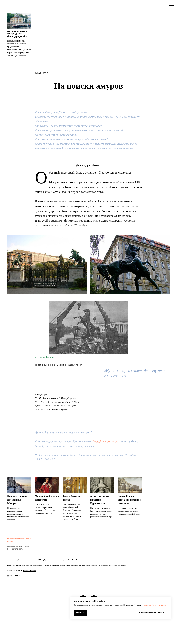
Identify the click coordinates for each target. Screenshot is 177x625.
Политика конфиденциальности (19, 538)
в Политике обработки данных (154, 605)
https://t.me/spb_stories (105, 441)
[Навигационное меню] (171, 7)
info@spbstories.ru (29, 570)
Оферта (10, 541)
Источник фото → (44, 357)
